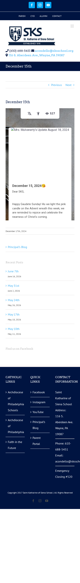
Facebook (39, 392)
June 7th (13, 271)
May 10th (14, 329)
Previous (56, 85)
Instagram (39, 402)
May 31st (13, 285)
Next (68, 85)
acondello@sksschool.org (53, 51)
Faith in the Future (15, 445)
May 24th (14, 300)
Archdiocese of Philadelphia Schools (15, 401)
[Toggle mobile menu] (72, 26)
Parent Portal (37, 441)
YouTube (38, 412)
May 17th (14, 314)
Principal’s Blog (17, 247)
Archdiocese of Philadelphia (15, 426)
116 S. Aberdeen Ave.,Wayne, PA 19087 (36, 55)
